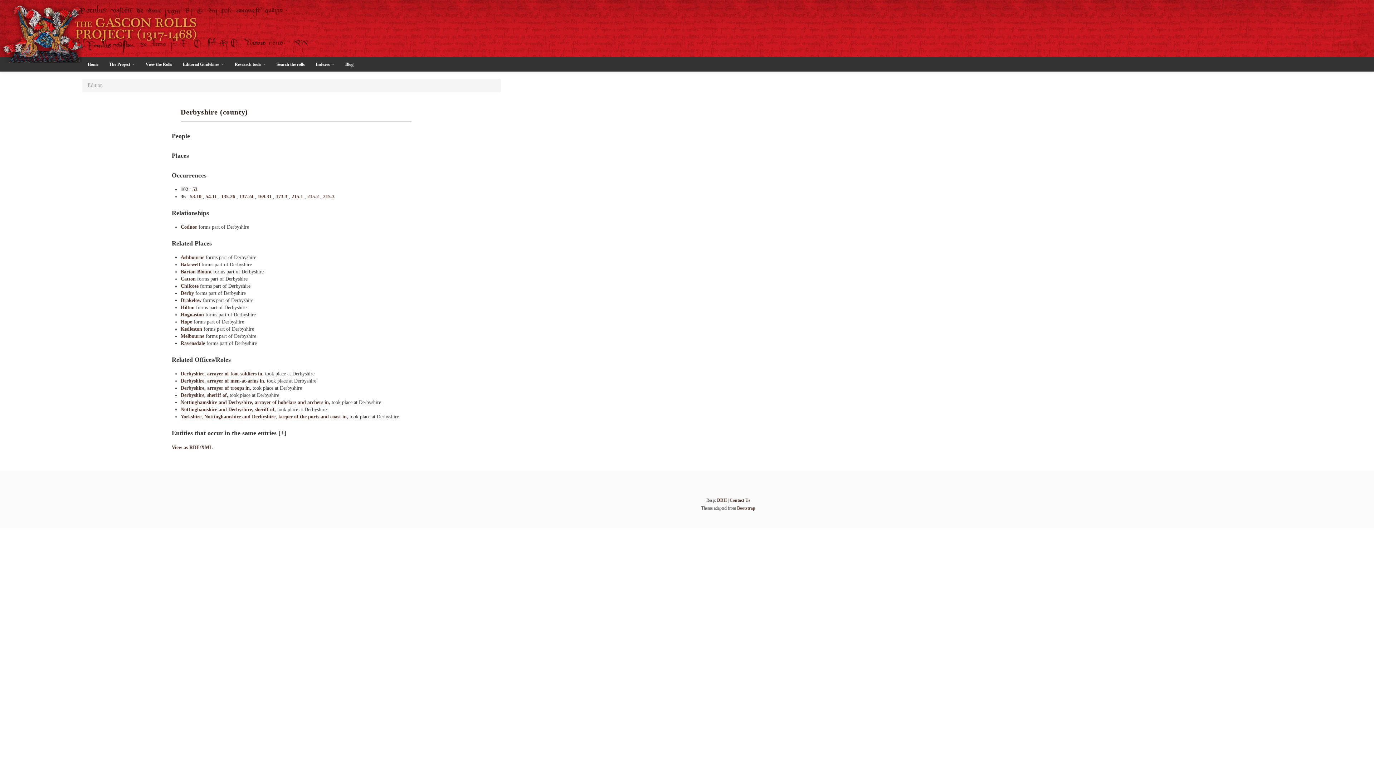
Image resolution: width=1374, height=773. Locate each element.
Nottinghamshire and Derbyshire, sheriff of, (229, 409)
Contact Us (740, 500)
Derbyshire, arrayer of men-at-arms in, (224, 381)
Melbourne (193, 336)
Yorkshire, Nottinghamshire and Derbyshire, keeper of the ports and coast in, (265, 416)
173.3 (282, 196)
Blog (349, 64)
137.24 (247, 196)
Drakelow (192, 300)
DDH (722, 500)
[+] (282, 433)
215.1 (298, 196)
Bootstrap (746, 508)
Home (93, 64)
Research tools (248, 64)
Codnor (190, 227)
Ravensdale (193, 343)
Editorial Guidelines (201, 64)
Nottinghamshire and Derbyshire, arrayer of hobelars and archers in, (256, 402)
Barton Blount (197, 271)
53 (195, 189)
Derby (188, 293)
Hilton (188, 307)
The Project (120, 64)
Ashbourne (193, 257)
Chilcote (190, 286)
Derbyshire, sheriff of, (205, 395)
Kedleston (192, 329)
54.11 (212, 196)
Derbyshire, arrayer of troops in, (217, 388)
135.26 (229, 196)
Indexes (323, 64)
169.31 (265, 196)
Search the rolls (291, 64)
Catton (189, 279)
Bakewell (191, 264)
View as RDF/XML (192, 447)
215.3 (329, 196)
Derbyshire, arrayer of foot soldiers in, (223, 373)
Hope (187, 322)
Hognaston (193, 314)
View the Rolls (159, 64)
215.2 (313, 196)
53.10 (196, 196)
